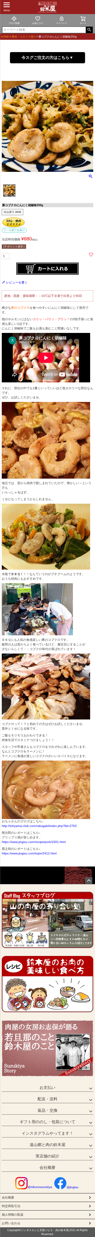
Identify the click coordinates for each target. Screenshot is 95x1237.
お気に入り (37, 23)
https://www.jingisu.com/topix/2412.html (29, 853)
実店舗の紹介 (47, 1156)
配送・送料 (47, 1099)
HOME (5, 36)
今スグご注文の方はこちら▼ (47, 57)
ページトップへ (88, 880)
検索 (89, 30)
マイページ (61, 23)
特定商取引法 (11, 1206)
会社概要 (47, 1167)
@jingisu (72, 1187)
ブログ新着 (14, 23)
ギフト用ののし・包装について (47, 1122)
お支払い (47, 1087)
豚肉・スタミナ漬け (24, 36)
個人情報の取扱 (12, 1214)
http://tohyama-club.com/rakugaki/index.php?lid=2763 (39, 826)
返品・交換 (47, 1110)
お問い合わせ (11, 1223)
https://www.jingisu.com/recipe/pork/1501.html (34, 842)
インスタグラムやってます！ (47, 1133)
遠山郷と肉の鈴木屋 (47, 1145)
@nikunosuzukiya (40, 1187)
